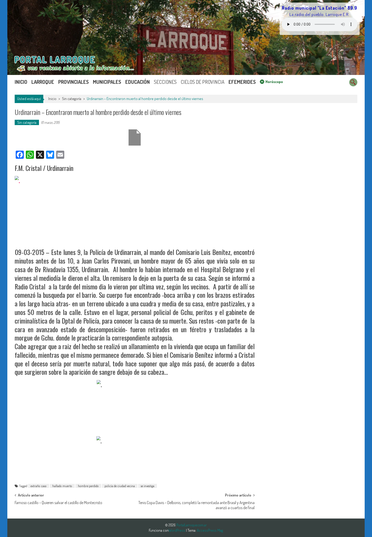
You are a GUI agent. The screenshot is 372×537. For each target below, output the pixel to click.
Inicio (21, 81)
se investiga (147, 486)
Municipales (107, 81)
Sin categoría (71, 98)
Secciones (165, 81)
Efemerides (242, 81)
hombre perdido (88, 486)
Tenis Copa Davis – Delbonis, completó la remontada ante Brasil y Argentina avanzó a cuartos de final (196, 504)
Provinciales (73, 81)
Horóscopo (274, 81)
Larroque (42, 81)
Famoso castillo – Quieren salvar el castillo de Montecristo (58, 502)
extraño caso (39, 486)
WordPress (177, 530)
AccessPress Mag (210, 530)
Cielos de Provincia (202, 81)
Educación (137, 81)
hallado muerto (62, 486)
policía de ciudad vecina (120, 486)
